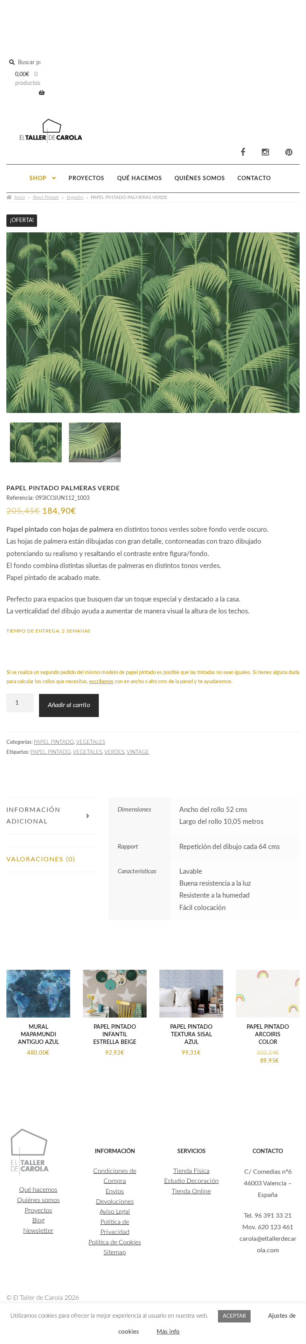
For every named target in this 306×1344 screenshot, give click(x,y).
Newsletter (38, 1231)
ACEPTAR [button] (234, 1316)
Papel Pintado (46, 197)
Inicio (19, 197)
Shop (38, 178)
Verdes (114, 752)
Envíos (115, 1191)
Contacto (254, 178)
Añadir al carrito (69, 705)
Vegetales (75, 197)
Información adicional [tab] (33, 816)
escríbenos (101, 681)
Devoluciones (115, 1202)
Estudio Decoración (191, 1181)
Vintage (138, 752)
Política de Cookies (114, 1242)
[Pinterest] (289, 153)
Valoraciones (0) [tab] (40, 859)
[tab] (51, 840)
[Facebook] (243, 153)
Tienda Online (191, 1191)
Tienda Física (191, 1171)
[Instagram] (265, 153)
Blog (38, 1220)
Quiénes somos (200, 178)
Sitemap (115, 1252)
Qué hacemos (139, 178)
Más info (168, 1332)
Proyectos (86, 178)
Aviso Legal (115, 1211)
